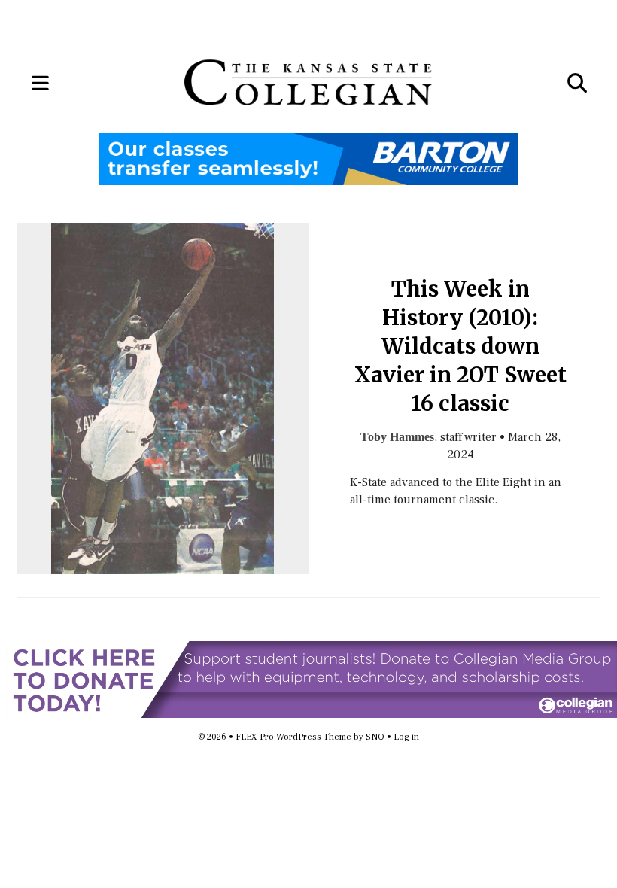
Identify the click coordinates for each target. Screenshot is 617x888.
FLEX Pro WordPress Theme (293, 737)
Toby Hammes (397, 437)
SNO (375, 737)
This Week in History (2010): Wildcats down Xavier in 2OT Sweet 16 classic (460, 346)
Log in (406, 737)
